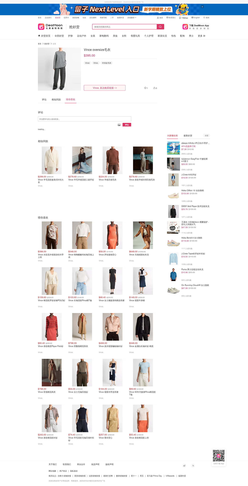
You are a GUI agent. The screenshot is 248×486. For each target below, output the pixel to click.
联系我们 (172, 17)
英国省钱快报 (80, 475)
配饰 (182, 35)
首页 (39, 17)
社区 (84, 17)
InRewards (170, 475)
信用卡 (66, 17)
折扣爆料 (93, 17)
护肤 (70, 35)
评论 (127, 124)
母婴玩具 (135, 35)
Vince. (95, 63)
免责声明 (95, 464)
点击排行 (48, 17)
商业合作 (81, 464)
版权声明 (109, 464)
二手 (112, 17)
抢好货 (57, 17)
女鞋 (124, 35)
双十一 (134, 475)
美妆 (115, 35)
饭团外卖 (120, 17)
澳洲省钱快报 (121, 475)
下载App (184, 18)
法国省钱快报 (94, 475)
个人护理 (148, 35)
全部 (206, 135)
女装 (93, 35)
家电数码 (104, 35)
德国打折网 (108, 475)
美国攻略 (75, 17)
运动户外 (81, 35)
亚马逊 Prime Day (154, 475)
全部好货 (59, 35)
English (197, 17)
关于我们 (53, 464)
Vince (87, 63)
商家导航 (103, 17)
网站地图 (52, 470)
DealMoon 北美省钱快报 (50, 26)
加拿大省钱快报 (64, 475)
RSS (193, 465)
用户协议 (63, 470)
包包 (173, 35)
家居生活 (162, 35)
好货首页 (45, 35)
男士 (191, 35)
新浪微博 (184, 465)
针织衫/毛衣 (106, 63)
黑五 (142, 475)
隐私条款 (74, 470)
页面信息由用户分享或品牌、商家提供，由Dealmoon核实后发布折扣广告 (77, 480)
